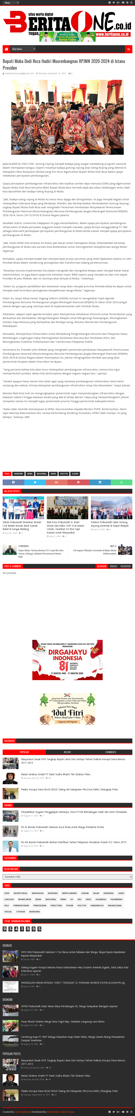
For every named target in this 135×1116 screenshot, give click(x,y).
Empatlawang (69, 893)
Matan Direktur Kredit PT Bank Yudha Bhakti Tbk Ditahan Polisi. (56, 774)
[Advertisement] (67, 443)
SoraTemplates (22, 1112)
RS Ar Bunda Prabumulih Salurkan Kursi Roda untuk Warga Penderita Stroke (62, 827)
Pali (6, 905)
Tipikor (20, 912)
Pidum (69, 905)
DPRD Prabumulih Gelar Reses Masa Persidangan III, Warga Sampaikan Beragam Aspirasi (69, 1006)
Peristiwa (56, 905)
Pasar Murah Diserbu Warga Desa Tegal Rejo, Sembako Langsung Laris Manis (62, 1021)
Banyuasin (37, 893)
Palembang (117, 899)
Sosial (8, 912)
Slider (75, 474)
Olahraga (101, 899)
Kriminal (109, 893)
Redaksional (115, 905)
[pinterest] (127, 2)
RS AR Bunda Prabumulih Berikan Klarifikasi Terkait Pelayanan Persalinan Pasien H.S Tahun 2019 (73, 842)
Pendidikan (39, 905)
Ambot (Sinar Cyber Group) (60, 1112)
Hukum (85, 893)
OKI (79, 899)
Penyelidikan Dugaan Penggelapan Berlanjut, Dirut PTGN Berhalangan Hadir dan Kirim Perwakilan (74, 812)
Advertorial (20, 893)
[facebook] (109, 2)
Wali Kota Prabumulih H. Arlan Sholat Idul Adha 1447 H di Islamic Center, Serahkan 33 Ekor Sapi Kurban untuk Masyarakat (65, 527)
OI (71, 899)
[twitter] (113, 2)
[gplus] (118, 2)
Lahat (121, 893)
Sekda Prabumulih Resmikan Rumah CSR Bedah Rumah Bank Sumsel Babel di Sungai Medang (22, 525)
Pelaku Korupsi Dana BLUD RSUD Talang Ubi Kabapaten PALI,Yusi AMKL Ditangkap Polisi (69, 789)
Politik (64, 474)
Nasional (41, 474)
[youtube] (123, 2)
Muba (30, 474)
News (53, 474)
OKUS (88, 899)
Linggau (9, 899)
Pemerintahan (21, 905)
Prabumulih (97, 905)
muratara (34, 912)
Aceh (6, 893)
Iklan (96, 893)
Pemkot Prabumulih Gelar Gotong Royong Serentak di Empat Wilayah (110, 524)
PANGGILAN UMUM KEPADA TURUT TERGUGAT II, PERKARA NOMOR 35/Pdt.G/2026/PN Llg (73, 982)
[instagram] (131, 2)
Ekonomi (18, 474)
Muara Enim (24, 899)
